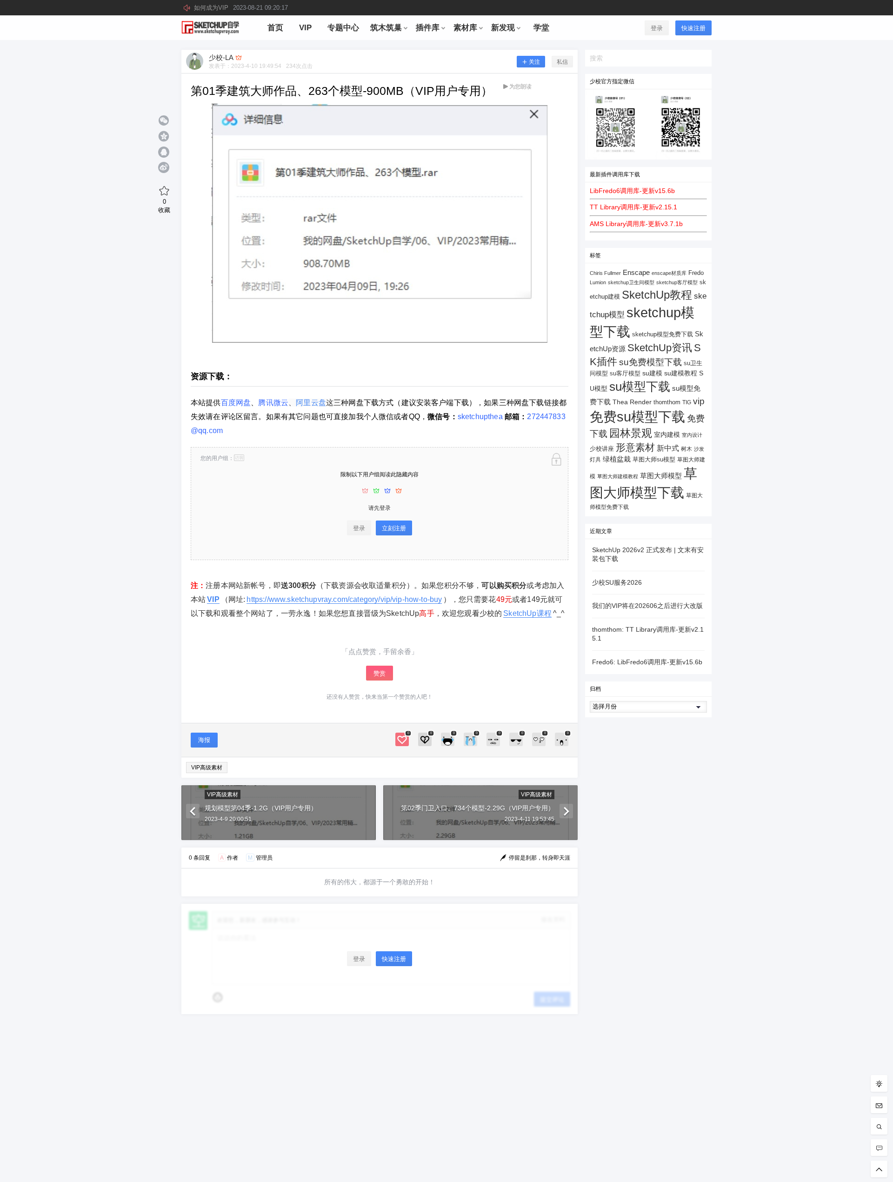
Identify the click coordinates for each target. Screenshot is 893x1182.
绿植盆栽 (617, 459)
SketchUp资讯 (659, 348)
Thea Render (632, 402)
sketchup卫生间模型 (631, 282)
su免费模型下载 (650, 362)
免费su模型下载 (637, 416)
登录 (657, 28)
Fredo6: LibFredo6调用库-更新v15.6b (647, 662)
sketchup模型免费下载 (662, 334)
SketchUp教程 (657, 294)
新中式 (668, 448)
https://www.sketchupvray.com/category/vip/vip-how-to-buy (344, 599)
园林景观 (630, 433)
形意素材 (635, 447)
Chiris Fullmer (605, 273)
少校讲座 (602, 448)
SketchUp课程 (527, 613)
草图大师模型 (661, 476)
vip (699, 401)
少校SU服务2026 (617, 582)
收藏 (164, 205)
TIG (686, 402)
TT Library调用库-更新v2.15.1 (633, 207)
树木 (686, 449)
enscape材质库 (669, 273)
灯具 (595, 459)
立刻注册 (394, 528)
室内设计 (692, 435)
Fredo (696, 272)
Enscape (636, 272)
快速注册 (693, 28)
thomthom (666, 402)
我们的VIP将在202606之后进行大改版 (647, 605)
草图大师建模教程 (617, 476)
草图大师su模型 (654, 459)
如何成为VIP (241, 8)
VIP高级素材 (206, 767)
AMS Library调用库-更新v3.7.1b (636, 223)
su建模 (652, 373)
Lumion (598, 282)
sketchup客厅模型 (677, 282)
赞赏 (379, 673)
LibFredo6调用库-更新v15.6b (632, 190)
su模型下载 (639, 386)
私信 (562, 62)
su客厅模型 (625, 373)
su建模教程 (680, 373)
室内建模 (667, 434)
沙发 (699, 449)
